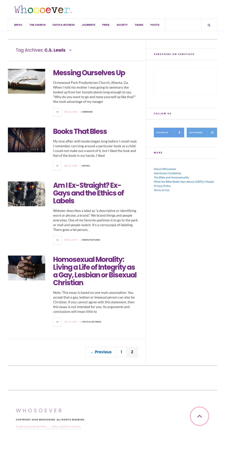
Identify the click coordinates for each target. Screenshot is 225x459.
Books (86, 166)
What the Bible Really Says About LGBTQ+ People (184, 181)
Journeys (88, 25)
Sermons (87, 112)
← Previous (101, 352)
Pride (106, 25)
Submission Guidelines (167, 173)
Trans (139, 25)
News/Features (91, 240)
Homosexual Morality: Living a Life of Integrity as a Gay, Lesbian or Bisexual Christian (94, 271)
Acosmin (76, 426)
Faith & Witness (64, 25)
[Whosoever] (43, 9)
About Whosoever (165, 168)
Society (122, 25)
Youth (154, 25)
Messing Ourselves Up (89, 73)
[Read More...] (57, 112)
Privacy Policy (162, 185)
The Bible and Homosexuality (171, 177)
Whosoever (39, 410)
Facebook (162, 132)
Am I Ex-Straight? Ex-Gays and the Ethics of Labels (88, 193)
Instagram (195, 132)
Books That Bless (80, 131)
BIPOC (18, 25)
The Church (37, 25)
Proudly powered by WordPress (31, 426)
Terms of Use (161, 190)
